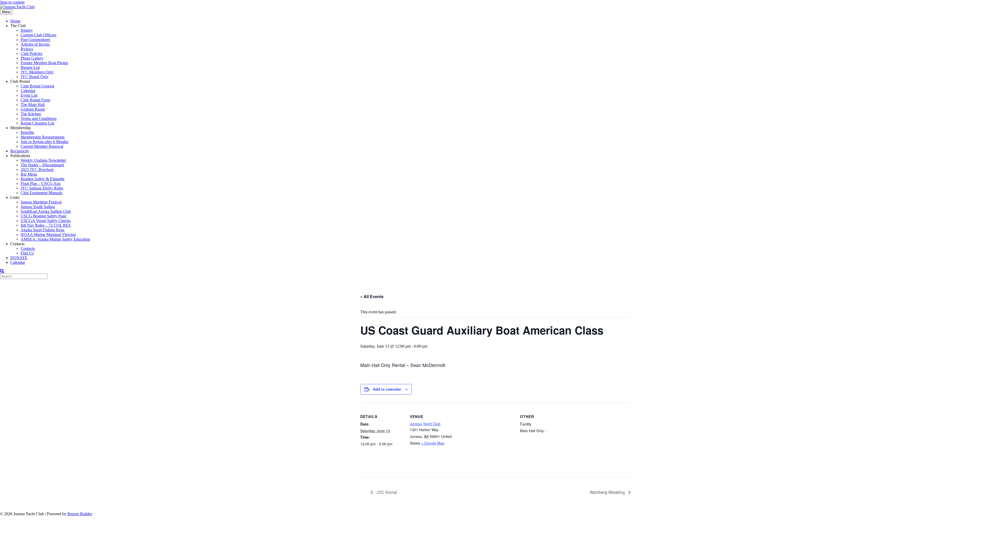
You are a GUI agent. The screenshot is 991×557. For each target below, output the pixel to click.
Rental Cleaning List (37, 123)
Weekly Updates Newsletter (43, 160)
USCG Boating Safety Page (43, 216)
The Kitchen (31, 114)
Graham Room (33, 109)
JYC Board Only (35, 77)
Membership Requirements (43, 137)
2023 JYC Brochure (37, 169)
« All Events (371, 296)
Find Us (27, 253)
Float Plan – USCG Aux (41, 183)
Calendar (28, 90)
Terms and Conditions (39, 118)
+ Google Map (432, 443)
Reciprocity (19, 151)
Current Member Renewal (42, 146)
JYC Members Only (37, 72)
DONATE (18, 258)
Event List (29, 95)
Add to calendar (387, 389)
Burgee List (30, 67)
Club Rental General (37, 86)
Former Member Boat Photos (44, 63)
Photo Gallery (32, 58)
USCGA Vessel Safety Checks (46, 220)
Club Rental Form (35, 100)
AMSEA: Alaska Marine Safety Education (55, 239)
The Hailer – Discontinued (42, 165)
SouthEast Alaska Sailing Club (46, 211)
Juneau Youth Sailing (38, 206)
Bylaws (27, 49)
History (27, 30)
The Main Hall (33, 104)
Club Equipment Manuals (41, 193)
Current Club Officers (38, 35)
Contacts (28, 248)
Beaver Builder (79, 514)
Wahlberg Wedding (608, 492)
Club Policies (31, 53)
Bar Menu (29, 174)
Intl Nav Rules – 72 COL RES (46, 225)
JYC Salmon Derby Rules (42, 188)
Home (15, 21)
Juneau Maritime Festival (41, 202)
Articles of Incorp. (35, 44)
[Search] (2, 271)
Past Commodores (35, 39)
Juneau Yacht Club (425, 423)
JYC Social (386, 492)
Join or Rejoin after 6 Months (44, 142)
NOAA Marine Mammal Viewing (48, 234)
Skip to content (12, 2)
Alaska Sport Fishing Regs (42, 230)
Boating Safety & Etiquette (43, 179)
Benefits (27, 132)
